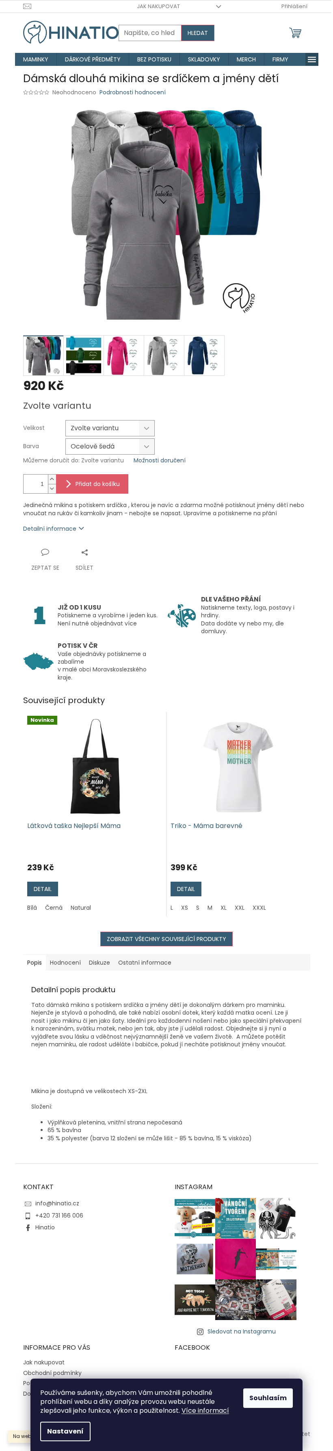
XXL (239, 908)
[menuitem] (35, 59)
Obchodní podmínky (52, 1373)
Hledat (198, 33)
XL (224, 908)
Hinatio (45, 1227)
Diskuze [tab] (99, 963)
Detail (43, 889)
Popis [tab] (34, 963)
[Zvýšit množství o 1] (52, 479)
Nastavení (65, 1431)
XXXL (259, 908)
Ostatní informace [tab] (144, 963)
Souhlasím (268, 1398)
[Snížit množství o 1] (52, 488)
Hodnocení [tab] (65, 963)
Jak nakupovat (158, 6)
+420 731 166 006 (59, 1215)
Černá (54, 908)
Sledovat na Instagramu (242, 1331)
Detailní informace (49, 529)
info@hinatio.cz (57, 1203)
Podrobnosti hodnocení (132, 92)
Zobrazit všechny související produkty (166, 939)
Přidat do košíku (98, 484)
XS (184, 908)
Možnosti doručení (160, 460)
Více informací (205, 1410)
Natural (81, 908)
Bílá (32, 908)
